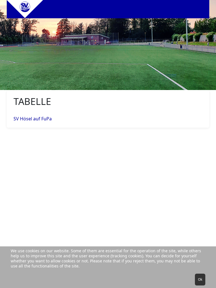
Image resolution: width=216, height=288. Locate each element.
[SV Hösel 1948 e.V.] (25, 9)
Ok (200, 279)
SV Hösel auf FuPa (33, 119)
